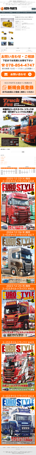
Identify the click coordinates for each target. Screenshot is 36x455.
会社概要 (4, 447)
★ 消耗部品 (2, 158)
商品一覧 (3, 12)
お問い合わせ (18, 12)
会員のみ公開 (18, 50)
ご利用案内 (10, 12)
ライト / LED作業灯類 (13, 15)
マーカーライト (19, 15)
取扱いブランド (23, 447)
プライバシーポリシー (30, 447)
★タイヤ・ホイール (4, 163)
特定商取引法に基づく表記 (15, 447)
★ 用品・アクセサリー (6, 15)
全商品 (1, 15)
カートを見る (25, 12)
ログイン (27, 51)
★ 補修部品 (2, 160)
